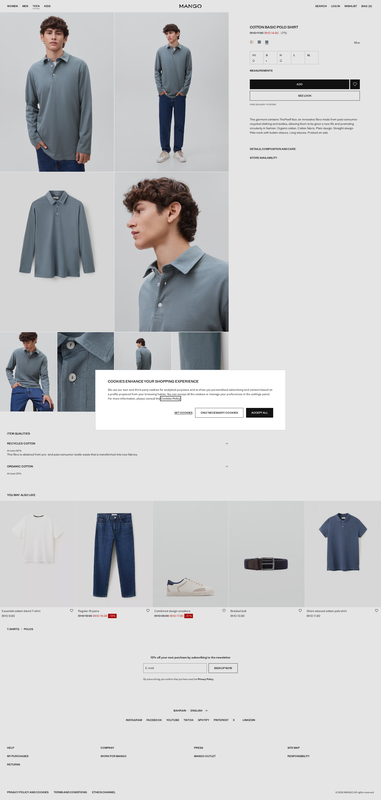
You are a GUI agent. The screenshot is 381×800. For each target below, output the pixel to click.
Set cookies (183, 413)
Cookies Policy (170, 398)
